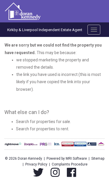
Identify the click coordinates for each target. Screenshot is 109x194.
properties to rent (52, 129)
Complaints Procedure (69, 164)
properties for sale (53, 121)
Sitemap (97, 158)
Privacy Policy (36, 164)
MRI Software (76, 158)
